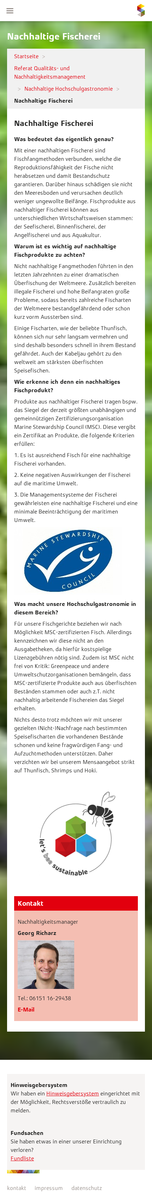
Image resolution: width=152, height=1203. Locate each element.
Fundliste (22, 1158)
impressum (49, 1188)
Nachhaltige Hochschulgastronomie (68, 88)
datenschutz (86, 1188)
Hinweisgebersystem (72, 1093)
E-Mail (26, 1009)
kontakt (16, 1188)
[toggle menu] (10, 10)
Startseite (26, 56)
